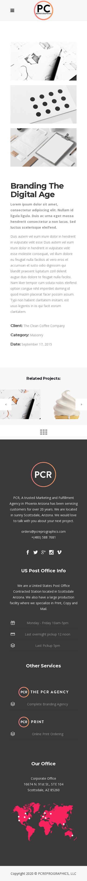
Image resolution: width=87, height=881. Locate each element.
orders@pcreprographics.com (43, 531)
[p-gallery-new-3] (43, 61)
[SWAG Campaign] (64, 404)
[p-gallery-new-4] (43, 104)
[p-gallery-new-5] (43, 147)
